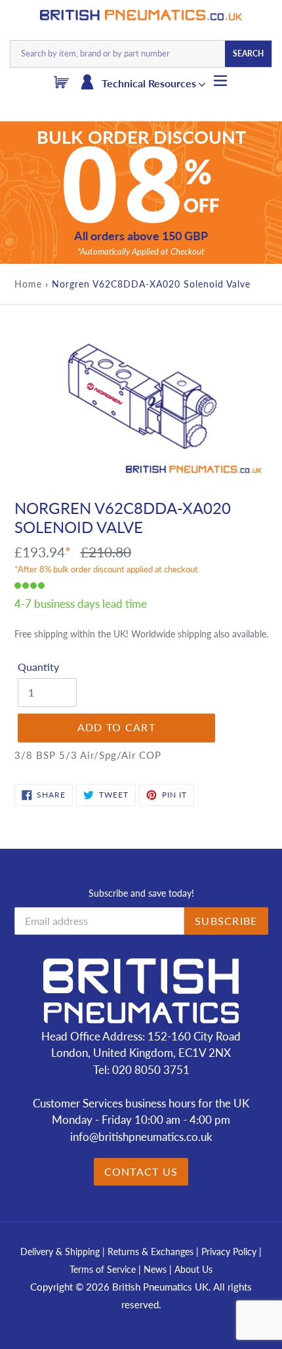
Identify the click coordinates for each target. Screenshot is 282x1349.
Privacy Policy (230, 1251)
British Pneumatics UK (160, 1287)
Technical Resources (150, 83)
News (155, 1269)
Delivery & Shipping (60, 1251)
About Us (193, 1269)
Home (28, 283)
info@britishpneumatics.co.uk (141, 1137)
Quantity (38, 666)
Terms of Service (104, 1269)
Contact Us (141, 1171)
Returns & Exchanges (150, 1251)
